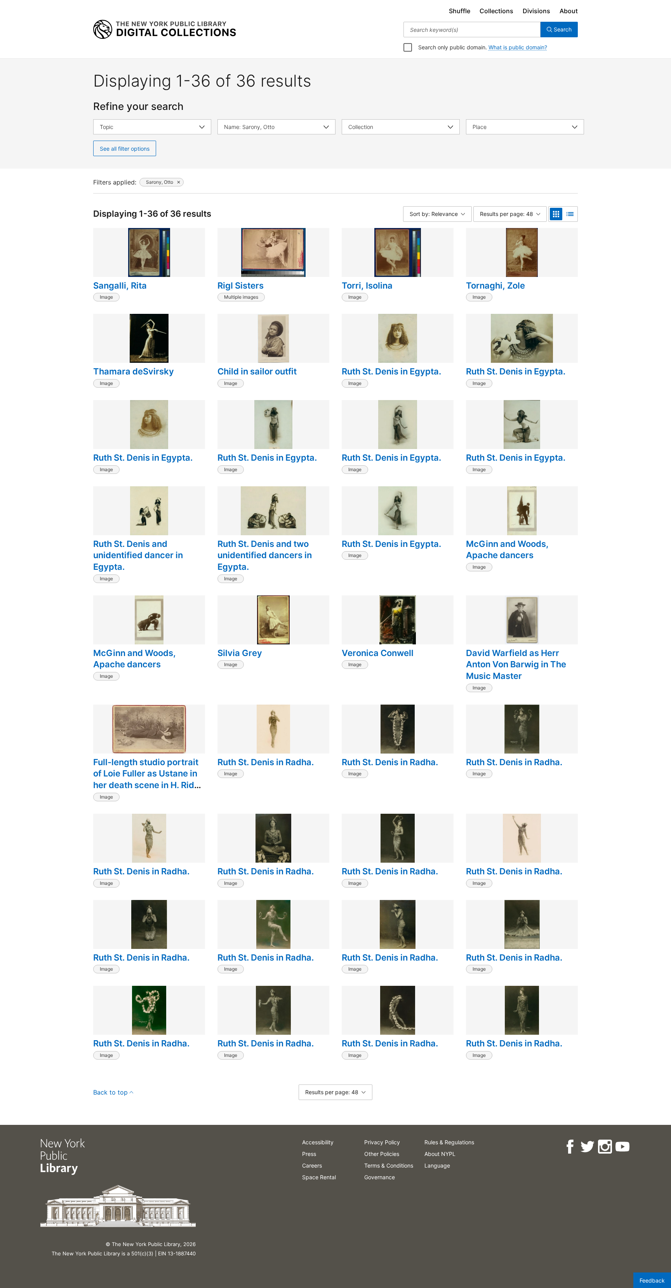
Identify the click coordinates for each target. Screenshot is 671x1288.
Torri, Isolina (367, 285)
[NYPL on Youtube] (622, 1147)
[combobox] (472, 29)
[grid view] (556, 214)
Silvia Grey (239, 653)
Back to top (110, 1092)
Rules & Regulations (449, 1142)
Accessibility (318, 1142)
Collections (496, 11)
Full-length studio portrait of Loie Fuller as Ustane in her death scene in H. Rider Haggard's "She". (148, 779)
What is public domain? (517, 47)
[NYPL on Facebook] (569, 1147)
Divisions (536, 11)
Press (309, 1153)
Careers (312, 1165)
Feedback (652, 1280)
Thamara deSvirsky (133, 371)
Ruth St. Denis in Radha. (265, 762)
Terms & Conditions (388, 1165)
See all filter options (124, 148)
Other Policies (381, 1153)
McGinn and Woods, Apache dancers (507, 549)
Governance (379, 1177)
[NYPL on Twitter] (587, 1147)
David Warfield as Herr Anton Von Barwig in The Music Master (516, 664)
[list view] (570, 214)
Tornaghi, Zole (495, 285)
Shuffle (459, 11)
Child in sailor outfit (257, 371)
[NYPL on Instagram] (604, 1147)
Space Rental (319, 1177)
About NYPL (439, 1153)
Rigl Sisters (240, 285)
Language (437, 1165)
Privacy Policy (382, 1142)
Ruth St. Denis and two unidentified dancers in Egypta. (264, 555)
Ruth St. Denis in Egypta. (391, 371)
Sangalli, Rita (120, 285)
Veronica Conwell (378, 653)
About (569, 11)
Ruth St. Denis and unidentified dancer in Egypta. (138, 555)
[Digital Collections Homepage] (164, 29)
